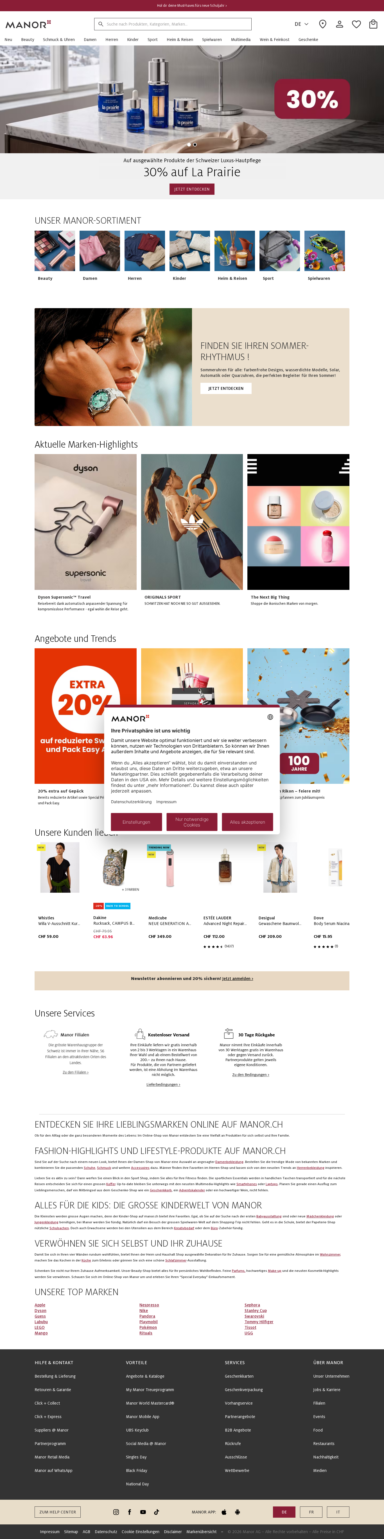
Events (319, 1416)
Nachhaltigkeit (325, 1457)
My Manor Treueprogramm (150, 1389)
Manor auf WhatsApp (54, 1470)
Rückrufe (233, 1443)
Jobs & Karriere (326, 1389)
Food (318, 1430)
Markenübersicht (201, 1531)
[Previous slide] (20, 99)
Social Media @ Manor (146, 1443)
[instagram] (116, 1512)
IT (338, 1512)
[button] (10, 39)
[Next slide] (329, 262)
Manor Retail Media (52, 1457)
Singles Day (136, 1457)
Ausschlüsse (236, 1457)
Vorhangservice (239, 1403)
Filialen (319, 1403)
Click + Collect (47, 1403)
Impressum (50, 1531)
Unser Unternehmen (331, 1376)
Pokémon (148, 1327)
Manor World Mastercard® (150, 1403)
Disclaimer (173, 1531)
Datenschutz (106, 1531)
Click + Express (48, 1416)
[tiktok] (156, 1512)
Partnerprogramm (50, 1443)
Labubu (41, 1322)
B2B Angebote (238, 1430)
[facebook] (129, 1512)
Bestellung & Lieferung (55, 1376)
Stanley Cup (256, 1310)
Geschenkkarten (239, 1376)
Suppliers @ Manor (52, 1430)
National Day (137, 1484)
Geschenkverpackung (244, 1389)
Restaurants (324, 1443)
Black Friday (136, 1470)
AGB (86, 1531)
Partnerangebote (240, 1416)
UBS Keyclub (137, 1430)
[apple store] (224, 1512)
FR (311, 1512)
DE (298, 24)
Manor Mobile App (142, 1416)
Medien (320, 1470)
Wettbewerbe (237, 1470)
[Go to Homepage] (28, 24)
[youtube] (143, 1512)
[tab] (189, 144)
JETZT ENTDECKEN (192, 189)
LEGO (40, 1327)
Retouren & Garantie (53, 1389)
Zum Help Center (57, 1512)
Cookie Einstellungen (140, 1531)
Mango (41, 1333)
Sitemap (71, 1531)
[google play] (237, 1512)
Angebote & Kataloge (145, 1376)
